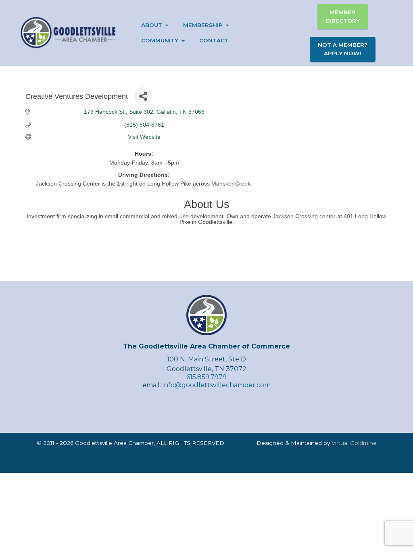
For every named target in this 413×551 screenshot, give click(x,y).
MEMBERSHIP (203, 25)
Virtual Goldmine (354, 443)
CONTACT (214, 40)
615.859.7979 (206, 377)
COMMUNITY (159, 40)
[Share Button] (143, 96)
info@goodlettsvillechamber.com (217, 385)
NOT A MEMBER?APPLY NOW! (342, 49)
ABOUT (151, 25)
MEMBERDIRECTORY (342, 16)
